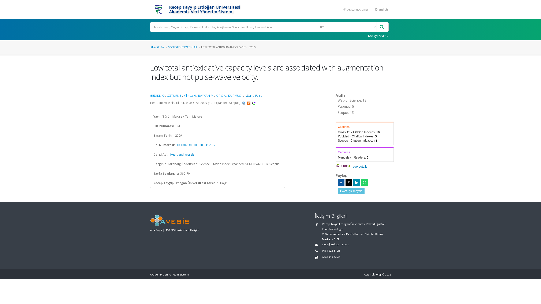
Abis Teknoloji (372, 274)
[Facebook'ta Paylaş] (341, 182)
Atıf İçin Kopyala (352, 191)
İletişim (194, 230)
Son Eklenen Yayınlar (182, 47)
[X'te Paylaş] (349, 182)
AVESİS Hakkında (176, 230)
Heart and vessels (182, 154)
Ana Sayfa (157, 47)
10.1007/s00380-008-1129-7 (196, 145)
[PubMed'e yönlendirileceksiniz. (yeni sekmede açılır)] (244, 103)
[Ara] (382, 27)
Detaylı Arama (378, 35)
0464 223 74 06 (331, 257)
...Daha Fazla (253, 96)
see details (360, 166)
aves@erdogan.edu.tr (336, 244)
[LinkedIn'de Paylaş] (356, 182)
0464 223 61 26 (331, 250)
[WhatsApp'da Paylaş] (364, 182)
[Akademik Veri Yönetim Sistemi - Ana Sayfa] (159, 9)
